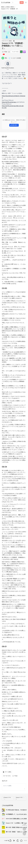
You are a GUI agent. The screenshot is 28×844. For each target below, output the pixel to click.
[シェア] (9, 51)
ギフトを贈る (8, 772)
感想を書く (15, 125)
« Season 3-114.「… (7, 798)
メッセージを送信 (16, 58)
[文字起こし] (14, 41)
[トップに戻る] (24, 829)
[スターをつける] (3, 52)
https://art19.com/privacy (9, 102)
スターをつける (6, 775)
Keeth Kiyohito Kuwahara (8, 68)
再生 (6, 58)
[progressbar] (14, 837)
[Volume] (7, 840)
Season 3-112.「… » (20, 798)
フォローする (15, 51)
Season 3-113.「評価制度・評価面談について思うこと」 (13, 45)
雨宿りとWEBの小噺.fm (7, 7)
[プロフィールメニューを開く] (25, 2)
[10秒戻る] (10, 840)
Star (5, 51)
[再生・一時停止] (14, 840)
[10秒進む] (17, 840)
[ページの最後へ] (24, 833)
